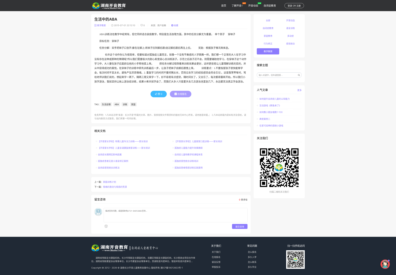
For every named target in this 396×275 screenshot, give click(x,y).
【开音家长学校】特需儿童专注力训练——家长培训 (123, 141)
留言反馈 (216, 262)
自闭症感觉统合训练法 (109, 167)
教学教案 (101, 25)
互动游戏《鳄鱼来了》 (270, 105)
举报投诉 (216, 267)
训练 (125, 104)
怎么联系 (252, 262)
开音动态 (253, 5)
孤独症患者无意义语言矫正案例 (113, 161)
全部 (268, 20)
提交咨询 (239, 226)
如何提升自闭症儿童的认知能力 (274, 98)
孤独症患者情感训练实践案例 (188, 167)
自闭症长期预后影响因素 (110, 154)
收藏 (175, 25)
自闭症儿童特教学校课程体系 (188, 154)
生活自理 (106, 104)
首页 (223, 5)
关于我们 (216, 252)
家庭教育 (268, 35)
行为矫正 (268, 43)
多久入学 (252, 257)
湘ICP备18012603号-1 (171, 267)
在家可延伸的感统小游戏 (271, 125)
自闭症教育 (270, 5)
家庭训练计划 (109, 181)
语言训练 (290, 28)
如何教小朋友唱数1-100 (271, 112)
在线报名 (182, 93)
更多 (299, 90)
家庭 (133, 104)
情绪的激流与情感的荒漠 (115, 186)
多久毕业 (252, 267)
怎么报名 (252, 252)
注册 (298, 5)
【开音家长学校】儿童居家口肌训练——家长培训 (198, 141)
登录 (290, 5)
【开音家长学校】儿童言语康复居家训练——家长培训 (124, 147)
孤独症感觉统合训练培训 (186, 161)
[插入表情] (106, 226)
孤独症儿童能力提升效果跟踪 (188, 147)
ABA (117, 104)
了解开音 (236, 5)
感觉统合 (290, 43)
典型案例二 (264, 119)
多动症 (290, 35)
